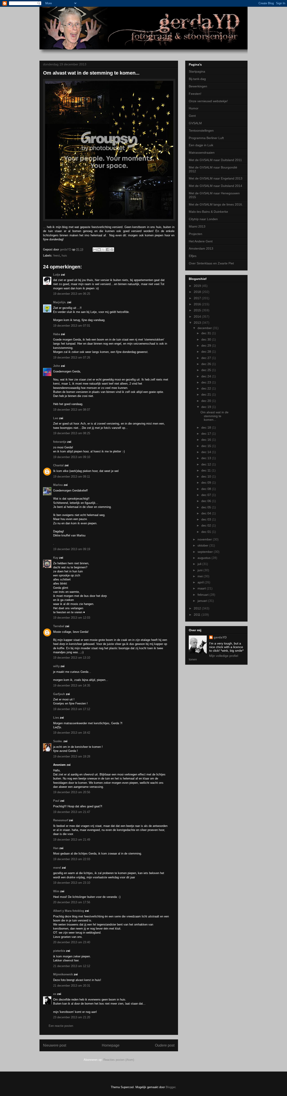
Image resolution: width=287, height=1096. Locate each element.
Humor (193, 108)
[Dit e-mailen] (95, 249)
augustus (204, 558)
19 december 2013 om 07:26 (71, 357)
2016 (198, 304)
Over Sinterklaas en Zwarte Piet (211, 263)
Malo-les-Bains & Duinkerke (208, 211)
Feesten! (195, 93)
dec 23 (206, 382)
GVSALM (195, 123)
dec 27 (206, 358)
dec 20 (206, 401)
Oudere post (164, 1045)
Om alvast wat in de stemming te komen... (214, 416)
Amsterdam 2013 (201, 248)
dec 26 (206, 364)
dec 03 (206, 519)
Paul (56, 800)
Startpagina (197, 71)
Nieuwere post (54, 1045)
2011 (197, 614)
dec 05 (206, 507)
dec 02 (206, 525)
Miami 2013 (197, 226)
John (56, 366)
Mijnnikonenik (63, 974)
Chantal (58, 465)
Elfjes (192, 256)
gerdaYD (220, 637)
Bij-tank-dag (197, 79)
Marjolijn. (59, 302)
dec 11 (206, 470)
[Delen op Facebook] (107, 249)
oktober (203, 545)
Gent (192, 115)
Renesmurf (60, 820)
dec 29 (206, 345)
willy (56, 666)
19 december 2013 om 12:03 (71, 617)
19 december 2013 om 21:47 (71, 812)
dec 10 (206, 476)
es (54, 994)
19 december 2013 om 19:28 (71, 756)
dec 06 (206, 501)
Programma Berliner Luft (206, 138)
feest (56, 255)
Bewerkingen (198, 86)
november (205, 539)
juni (200, 570)
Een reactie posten (61, 1025)
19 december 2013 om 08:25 (71, 433)
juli (200, 564)
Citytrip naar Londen (203, 219)
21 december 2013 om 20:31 (71, 985)
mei (201, 576)
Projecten (195, 234)
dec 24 (206, 376)
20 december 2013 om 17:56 (71, 902)
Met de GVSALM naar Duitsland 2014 (215, 186)
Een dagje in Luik (201, 145)
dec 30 (206, 339)
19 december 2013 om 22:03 (71, 859)
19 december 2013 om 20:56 (71, 792)
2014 (198, 316)
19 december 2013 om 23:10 (71, 882)
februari (203, 594)
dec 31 (206, 333)
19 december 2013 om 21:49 (71, 839)
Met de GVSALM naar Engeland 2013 (215, 178)
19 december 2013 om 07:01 (71, 325)
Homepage (111, 1045)
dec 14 (206, 452)
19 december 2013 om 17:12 (71, 709)
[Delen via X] (103, 249)
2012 (198, 608)
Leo (55, 418)
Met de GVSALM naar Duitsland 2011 (215, 160)
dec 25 (206, 370)
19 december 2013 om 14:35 (71, 685)
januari (203, 600)
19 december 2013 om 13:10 (71, 657)
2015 (198, 310)
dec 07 (206, 495)
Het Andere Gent (201, 241)
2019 (198, 286)
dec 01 (206, 532)
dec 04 (206, 513)
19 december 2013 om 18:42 (71, 732)
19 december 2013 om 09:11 (71, 476)
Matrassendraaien (202, 152)
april (201, 582)
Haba (56, 334)
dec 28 (206, 351)
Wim (56, 891)
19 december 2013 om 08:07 (71, 409)
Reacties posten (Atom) (118, 1059)
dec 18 (206, 427)
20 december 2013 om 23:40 (71, 942)
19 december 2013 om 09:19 (71, 549)
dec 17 (206, 433)
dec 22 (206, 388)
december (205, 328)
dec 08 (206, 489)
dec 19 (206, 407)
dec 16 (206, 439)
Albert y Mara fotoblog (68, 910)
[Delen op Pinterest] (112, 249)
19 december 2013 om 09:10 (71, 457)
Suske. (58, 741)
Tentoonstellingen (201, 130)
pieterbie (59, 950)
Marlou (58, 485)
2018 (198, 292)
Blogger (170, 1087)
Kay (56, 557)
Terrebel (58, 626)
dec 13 (206, 458)
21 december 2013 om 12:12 (71, 966)
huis (64, 255)
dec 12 (206, 464)
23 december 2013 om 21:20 (71, 1017)
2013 (198, 322)
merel (57, 867)
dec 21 (206, 394)
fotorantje (59, 441)
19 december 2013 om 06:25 (71, 293)
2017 (198, 298)
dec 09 (206, 482)
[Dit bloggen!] (99, 249)
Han (56, 848)
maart (202, 588)
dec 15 (206, 446)
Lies (56, 717)
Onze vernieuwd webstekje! (208, 101)
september (206, 552)
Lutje (56, 274)
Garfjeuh (59, 694)
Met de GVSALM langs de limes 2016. (216, 204)
